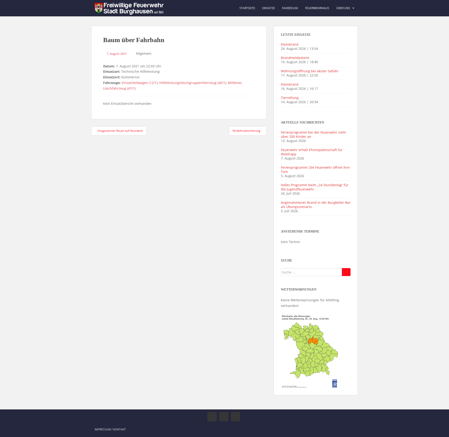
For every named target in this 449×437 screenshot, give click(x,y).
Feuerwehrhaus (317, 8)
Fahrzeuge (290, 8)
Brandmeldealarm (295, 57)
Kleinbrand (289, 44)
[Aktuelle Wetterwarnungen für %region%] (310, 350)
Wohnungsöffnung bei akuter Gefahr (310, 71)
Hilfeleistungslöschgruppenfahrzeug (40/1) (192, 82)
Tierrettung (290, 97)
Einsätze (268, 8)
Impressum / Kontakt (110, 429)
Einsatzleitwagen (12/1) (140, 82)
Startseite (247, 8)
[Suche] (346, 272)
